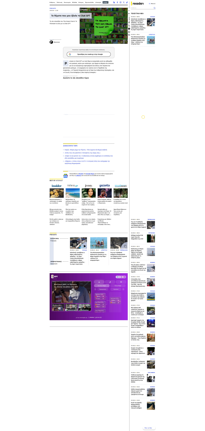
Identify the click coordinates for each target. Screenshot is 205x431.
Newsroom (53, 264)
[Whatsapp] (129, 32)
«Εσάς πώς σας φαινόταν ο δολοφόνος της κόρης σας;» (82, 153)
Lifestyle (98, 2)
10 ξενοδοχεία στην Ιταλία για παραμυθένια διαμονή (73, 220)
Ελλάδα (74, 2)
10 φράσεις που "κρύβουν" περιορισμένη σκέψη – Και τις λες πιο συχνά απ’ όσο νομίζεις (88, 202)
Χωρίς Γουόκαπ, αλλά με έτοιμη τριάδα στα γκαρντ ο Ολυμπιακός (104, 201)
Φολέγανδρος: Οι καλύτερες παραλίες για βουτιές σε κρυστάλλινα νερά (72, 202)
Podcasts (53, 241)
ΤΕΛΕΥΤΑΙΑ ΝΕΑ (137, 13)
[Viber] (129, 35)
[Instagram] (120, 2)
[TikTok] (127, 2)
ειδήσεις (78, 175)
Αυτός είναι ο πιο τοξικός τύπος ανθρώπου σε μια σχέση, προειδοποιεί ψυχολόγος (88, 222)
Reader (81, 173)
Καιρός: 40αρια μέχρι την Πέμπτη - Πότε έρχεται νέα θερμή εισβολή (86, 150)
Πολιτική (59, 2)
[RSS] (114, 2)
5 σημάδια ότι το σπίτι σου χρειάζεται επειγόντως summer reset (121, 201)
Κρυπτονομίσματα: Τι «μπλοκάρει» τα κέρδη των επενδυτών (56, 201)
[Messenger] (129, 29)
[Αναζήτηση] (154, 8)
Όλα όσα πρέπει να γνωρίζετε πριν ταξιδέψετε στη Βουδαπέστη (71, 212)
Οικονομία (67, 2)
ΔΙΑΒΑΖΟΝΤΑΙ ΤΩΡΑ (70, 146)
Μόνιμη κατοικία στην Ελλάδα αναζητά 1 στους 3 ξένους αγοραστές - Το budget (56, 212)
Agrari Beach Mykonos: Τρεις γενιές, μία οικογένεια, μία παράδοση (120, 212)
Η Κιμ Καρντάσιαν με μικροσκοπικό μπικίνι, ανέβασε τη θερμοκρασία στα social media (88, 212)
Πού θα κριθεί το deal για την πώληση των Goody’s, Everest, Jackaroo (56, 222)
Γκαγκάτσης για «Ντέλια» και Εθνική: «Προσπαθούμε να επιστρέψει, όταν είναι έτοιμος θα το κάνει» (104, 222)
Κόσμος (81, 2)
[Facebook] (117, 2)
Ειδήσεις (52, 2)
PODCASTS (53, 8)
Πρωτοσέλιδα (89, 2)
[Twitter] (124, 2)
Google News (90, 173)
